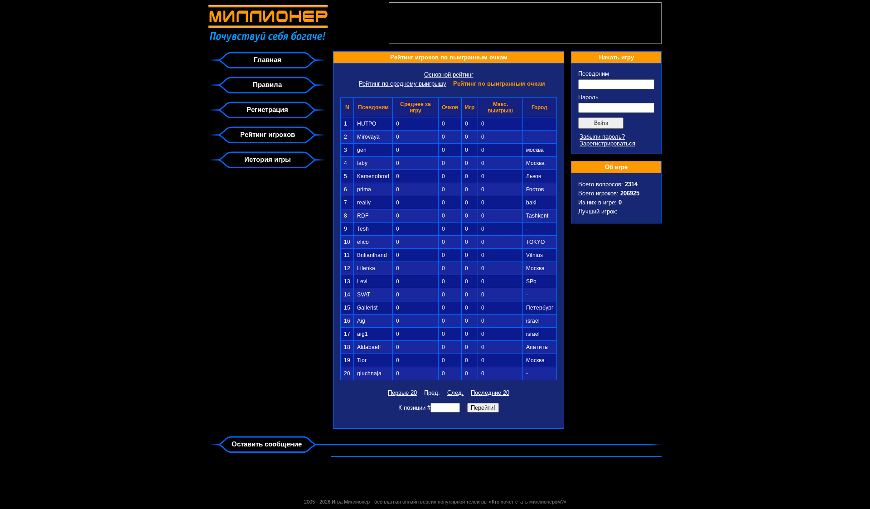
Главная (267, 59)
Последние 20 (490, 392)
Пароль (588, 97)
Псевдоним (593, 73)
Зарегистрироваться (607, 143)
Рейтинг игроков (267, 134)
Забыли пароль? (602, 136)
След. (455, 392)
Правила (267, 84)
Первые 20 (402, 392)
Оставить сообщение (267, 444)
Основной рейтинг (449, 74)
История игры (267, 159)
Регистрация (267, 109)
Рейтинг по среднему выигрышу (402, 83)
